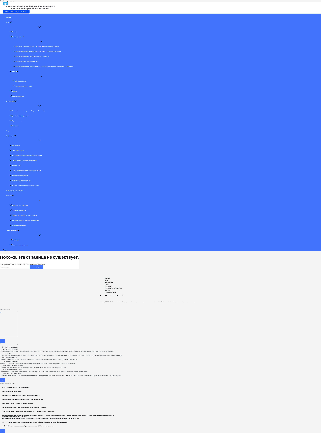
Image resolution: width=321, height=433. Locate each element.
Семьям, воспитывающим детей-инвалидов (24, 160)
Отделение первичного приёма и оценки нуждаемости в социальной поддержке (38, 51)
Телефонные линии (11, 230)
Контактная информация (19, 210)
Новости (14, 71)
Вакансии (14, 91)
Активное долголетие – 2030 (23, 86)
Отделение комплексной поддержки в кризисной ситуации (32, 56)
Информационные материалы (14, 191)
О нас (8, 22)
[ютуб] (106, 296)
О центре (14, 32)
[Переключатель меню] (39, 27)
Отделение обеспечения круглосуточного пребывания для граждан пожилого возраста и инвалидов (44, 66)
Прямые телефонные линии (20, 245)
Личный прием (16, 240)
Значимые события (20, 81)
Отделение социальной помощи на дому (27, 61)
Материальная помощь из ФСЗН (21, 181)
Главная (8, 17)
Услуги (8, 131)
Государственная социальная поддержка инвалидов (27, 155)
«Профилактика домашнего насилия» (22, 121)
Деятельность (10, 101)
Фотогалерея (15, 126)
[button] (16, 11)
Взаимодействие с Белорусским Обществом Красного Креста (29, 111)
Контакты (9, 196)
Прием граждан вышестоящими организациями (25, 220)
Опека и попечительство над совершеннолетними (26, 170)
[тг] (117, 296)
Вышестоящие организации (20, 205)
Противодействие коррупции (20, 176)
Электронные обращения (19, 225)
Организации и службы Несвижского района (24, 215)
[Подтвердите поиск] (32, 267)
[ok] (123, 296)
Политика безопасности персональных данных (25, 186)
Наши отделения (16, 37)
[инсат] (111, 296)
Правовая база (16, 165)
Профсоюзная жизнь (18, 96)
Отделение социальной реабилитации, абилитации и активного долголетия (37, 46)
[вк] (100, 296)
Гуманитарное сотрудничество (20, 116)
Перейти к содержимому (7, 1)
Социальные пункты (18, 150)
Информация (10, 136)
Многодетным (16, 145)
